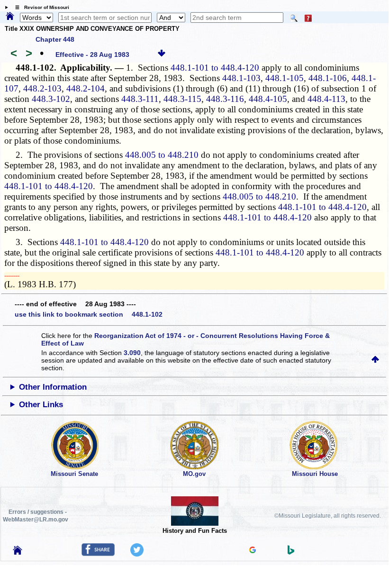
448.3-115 (182, 99)
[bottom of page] (161, 54)
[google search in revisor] (252, 551)
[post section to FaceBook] (98, 553)
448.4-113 (326, 99)
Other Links (41, 404)
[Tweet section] (137, 554)
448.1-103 (241, 78)
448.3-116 (225, 99)
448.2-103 (42, 88)
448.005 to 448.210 (162, 155)
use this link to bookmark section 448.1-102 (89, 314)
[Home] (10, 16)
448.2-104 (85, 88)
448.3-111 (140, 99)
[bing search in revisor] (291, 552)
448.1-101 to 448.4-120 (215, 68)
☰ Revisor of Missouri (39, 7)
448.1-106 (327, 78)
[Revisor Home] (17, 552)
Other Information (53, 387)
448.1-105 (284, 78)
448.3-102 (51, 99)
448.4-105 (268, 99)
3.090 (132, 352)
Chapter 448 (55, 39)
